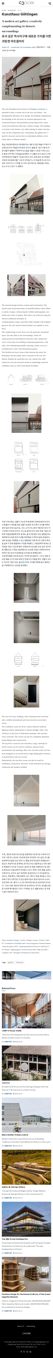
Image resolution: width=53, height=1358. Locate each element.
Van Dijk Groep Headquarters (15, 1239)
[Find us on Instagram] (27, 1351)
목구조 (38, 540)
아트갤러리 (22, 144)
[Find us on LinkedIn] (30, 1351)
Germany (41, 109)
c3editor (8, 1042)
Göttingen (33, 109)
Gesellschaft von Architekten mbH (23, 47)
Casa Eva (6, 1083)
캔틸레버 (27, 540)
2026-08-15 (18, 1253)
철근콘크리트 (24, 562)
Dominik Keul (26, 953)
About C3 (20, 1326)
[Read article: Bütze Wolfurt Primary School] (26, 1115)
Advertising (30, 1326)
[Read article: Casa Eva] (26, 1063)
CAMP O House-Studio (12, 1031)
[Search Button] (50, 3)
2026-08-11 (18, 1311)
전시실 (39, 857)
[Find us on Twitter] (24, 1351)
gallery (10, 962)
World (20, 10)
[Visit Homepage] (26, 3)
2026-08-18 (18, 1198)
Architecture (12, 10)
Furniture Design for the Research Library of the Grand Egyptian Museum (26, 1296)
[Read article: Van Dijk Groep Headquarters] (26, 1219)
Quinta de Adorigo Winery (13, 1187)
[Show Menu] (3, 3)
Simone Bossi (35, 953)
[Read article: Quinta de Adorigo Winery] (26, 1167)
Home (4, 10)
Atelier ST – (6, 47)
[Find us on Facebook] (21, 1351)
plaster (11, 322)
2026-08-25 (18, 1094)
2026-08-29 (18, 1042)
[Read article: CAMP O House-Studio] (26, 1010)
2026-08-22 (18, 1146)
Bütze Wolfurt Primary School (15, 1135)
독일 (3, 144)
